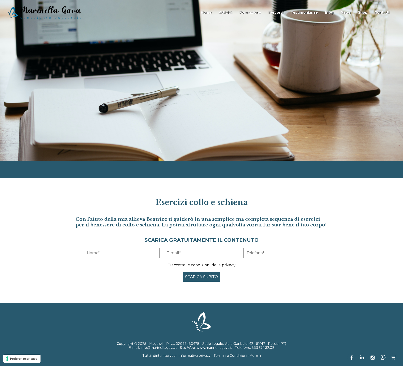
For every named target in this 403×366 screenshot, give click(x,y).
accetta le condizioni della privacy (203, 265)
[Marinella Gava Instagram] (372, 360)
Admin (255, 356)
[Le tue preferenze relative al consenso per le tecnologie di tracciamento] (22, 359)
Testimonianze (304, 12)
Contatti (382, 12)
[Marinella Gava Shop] (393, 360)
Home (206, 12)
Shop (362, 12)
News (346, 12)
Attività (225, 12)
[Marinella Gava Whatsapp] (383, 360)
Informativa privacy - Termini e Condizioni (212, 356)
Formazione (250, 12)
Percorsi (275, 12)
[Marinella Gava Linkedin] (362, 360)
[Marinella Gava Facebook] (351, 360)
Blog (329, 12)
